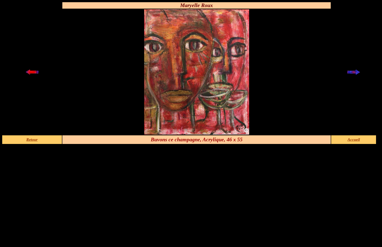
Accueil (354, 139)
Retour (32, 139)
